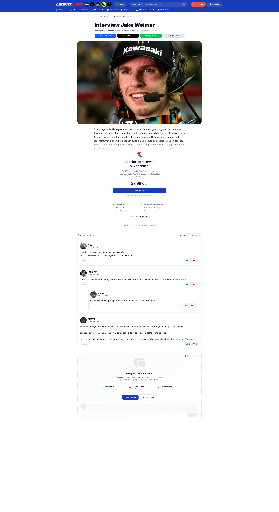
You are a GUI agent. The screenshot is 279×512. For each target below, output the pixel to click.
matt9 (91, 319)
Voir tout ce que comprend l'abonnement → (139, 225)
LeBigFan (93, 272)
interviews (108, 17)
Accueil (99, 17)
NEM (90, 245)
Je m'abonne (139, 191)
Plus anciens (183, 235)
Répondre (85, 260)
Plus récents (195, 235)
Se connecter (145, 216)
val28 (101, 293)
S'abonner (149, 397)
